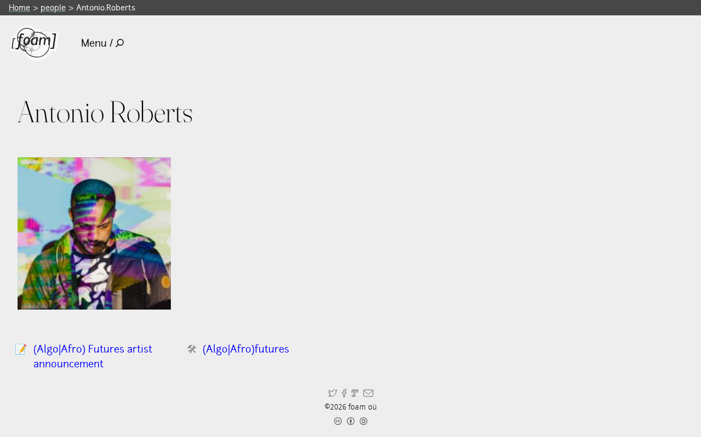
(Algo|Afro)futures (246, 349)
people (53, 7)
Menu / (97, 43)
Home (19, 7)
